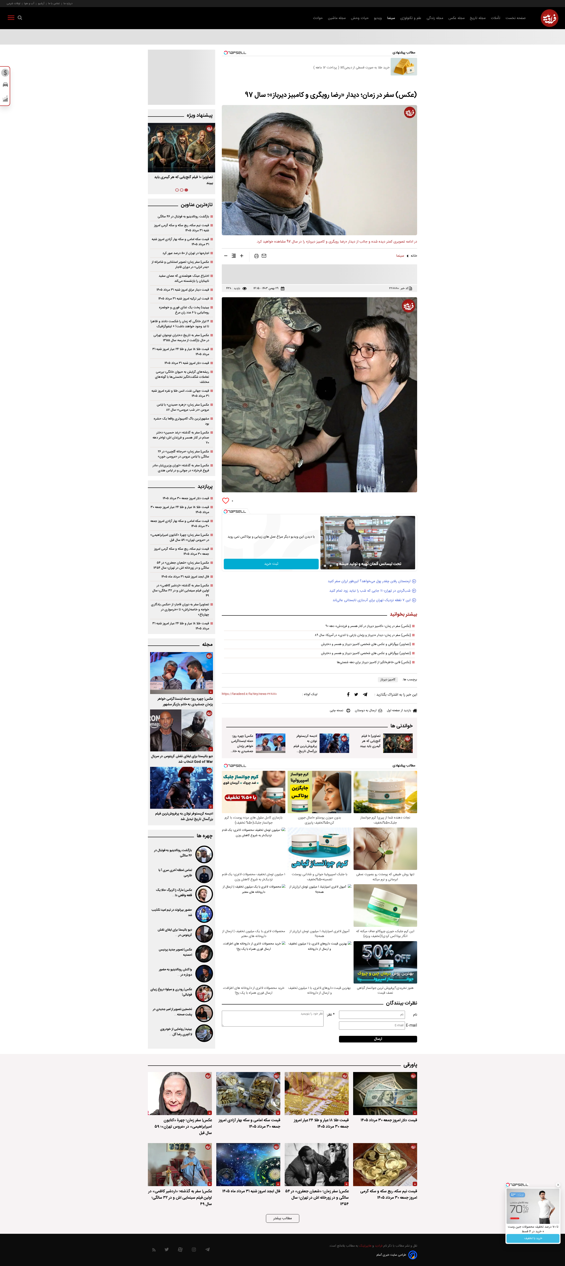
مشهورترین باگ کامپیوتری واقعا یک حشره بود (181, 421)
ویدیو (378, 18)
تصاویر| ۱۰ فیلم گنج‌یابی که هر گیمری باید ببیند (370, 741)
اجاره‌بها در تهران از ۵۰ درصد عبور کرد (185, 253)
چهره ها (205, 836)
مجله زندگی (435, 18)
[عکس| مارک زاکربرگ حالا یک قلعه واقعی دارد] (203, 894)
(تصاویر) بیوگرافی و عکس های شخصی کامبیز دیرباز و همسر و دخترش (366, 644)
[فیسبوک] (348, 695)
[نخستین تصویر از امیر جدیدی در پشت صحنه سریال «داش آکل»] (203, 1013)
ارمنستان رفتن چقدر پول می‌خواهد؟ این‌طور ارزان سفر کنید (369, 581)
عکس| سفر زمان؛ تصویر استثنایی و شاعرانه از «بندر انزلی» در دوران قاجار (180, 265)
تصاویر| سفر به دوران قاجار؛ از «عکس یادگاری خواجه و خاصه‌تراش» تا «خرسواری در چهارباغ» (180, 609)
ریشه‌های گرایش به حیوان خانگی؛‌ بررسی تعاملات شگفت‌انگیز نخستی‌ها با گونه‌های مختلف (182, 377)
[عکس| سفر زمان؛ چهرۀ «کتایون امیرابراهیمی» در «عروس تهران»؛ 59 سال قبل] (180, 1093)
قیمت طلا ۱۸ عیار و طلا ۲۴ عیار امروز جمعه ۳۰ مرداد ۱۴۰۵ (180, 510)
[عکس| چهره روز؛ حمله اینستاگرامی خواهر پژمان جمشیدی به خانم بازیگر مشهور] (270, 743)
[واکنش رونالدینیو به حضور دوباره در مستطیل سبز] (203, 973)
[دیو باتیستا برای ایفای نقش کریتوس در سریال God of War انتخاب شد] (181, 730)
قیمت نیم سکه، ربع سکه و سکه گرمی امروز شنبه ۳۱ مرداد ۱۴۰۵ (181, 228)
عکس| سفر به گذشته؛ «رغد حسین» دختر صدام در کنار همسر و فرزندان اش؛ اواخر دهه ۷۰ (181, 437)
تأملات (495, 18)
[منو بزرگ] (11, 18)
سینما (391, 18)
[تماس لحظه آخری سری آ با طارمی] (203, 874)
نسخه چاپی (336, 710)
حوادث (318, 18)
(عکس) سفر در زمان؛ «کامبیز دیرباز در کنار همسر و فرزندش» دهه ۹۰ (368, 626)
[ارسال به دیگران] (264, 257)
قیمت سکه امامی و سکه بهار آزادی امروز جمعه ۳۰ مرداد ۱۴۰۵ (179, 524)
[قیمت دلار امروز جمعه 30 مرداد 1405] (385, 1093)
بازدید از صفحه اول (399, 710)
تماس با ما (54, 3)
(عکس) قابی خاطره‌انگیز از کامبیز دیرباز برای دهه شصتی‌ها (374, 662)
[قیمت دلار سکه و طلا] (5, 74)
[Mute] (331, 565)
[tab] (186, 190)
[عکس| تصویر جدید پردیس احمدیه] (203, 954)
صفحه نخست (516, 18)
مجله (207, 645)
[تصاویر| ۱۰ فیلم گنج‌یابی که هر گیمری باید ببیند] (398, 743)
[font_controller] (242, 256)
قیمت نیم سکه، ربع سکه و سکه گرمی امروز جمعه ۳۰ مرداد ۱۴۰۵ (181, 551)
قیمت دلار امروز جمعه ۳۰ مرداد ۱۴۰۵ (186, 498)
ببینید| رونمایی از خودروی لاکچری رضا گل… (176, 1032)
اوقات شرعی (13, 3)
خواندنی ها (401, 726)
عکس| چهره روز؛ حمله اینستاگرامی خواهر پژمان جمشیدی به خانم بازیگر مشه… (184, 180)
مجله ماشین (337, 18)
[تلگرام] (365, 695)
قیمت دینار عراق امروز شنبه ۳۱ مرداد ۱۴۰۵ (182, 289)
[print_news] (256, 257)
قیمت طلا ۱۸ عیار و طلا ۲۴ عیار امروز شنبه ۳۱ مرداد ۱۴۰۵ (180, 352)
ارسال (378, 1039)
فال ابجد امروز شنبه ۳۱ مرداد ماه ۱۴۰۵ (185, 576)
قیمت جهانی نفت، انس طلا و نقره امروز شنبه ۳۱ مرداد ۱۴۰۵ (180, 393)
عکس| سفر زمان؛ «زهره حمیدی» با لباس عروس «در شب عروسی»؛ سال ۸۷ (183, 407)
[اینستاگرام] (193, 1250)
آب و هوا (29, 3)
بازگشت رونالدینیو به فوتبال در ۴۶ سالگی (183, 216)
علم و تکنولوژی (410, 18)
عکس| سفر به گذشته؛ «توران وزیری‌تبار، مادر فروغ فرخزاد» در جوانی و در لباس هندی (181, 468)
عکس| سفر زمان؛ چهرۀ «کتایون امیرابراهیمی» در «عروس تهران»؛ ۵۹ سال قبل (179, 537)
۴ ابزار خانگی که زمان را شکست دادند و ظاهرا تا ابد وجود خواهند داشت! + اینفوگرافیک (180, 324)
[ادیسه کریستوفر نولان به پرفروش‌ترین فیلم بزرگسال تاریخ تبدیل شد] (334, 743)
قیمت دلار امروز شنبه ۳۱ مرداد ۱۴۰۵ (186, 363)
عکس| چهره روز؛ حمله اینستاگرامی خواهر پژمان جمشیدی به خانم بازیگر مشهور (242, 746)
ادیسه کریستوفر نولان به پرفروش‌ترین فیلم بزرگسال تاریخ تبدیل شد (305, 746)
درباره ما (68, 3)
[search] (20, 18)
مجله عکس (456, 18)
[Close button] (554, 1190)
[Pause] (325, 565)
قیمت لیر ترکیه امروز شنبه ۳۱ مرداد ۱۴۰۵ (183, 298)
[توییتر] (356, 695)
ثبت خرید (271, 564)
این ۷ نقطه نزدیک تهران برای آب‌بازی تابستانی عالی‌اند (372, 600)
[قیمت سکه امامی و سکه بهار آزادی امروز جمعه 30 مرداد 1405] (248, 1093)
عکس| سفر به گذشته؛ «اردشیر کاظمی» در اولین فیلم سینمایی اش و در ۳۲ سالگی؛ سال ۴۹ (180, 590)
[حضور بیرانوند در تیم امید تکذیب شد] (203, 914)
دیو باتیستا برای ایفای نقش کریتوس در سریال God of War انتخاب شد (182, 759)
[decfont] (226, 256)
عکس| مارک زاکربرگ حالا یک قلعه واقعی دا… (174, 893)
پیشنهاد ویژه (200, 115)
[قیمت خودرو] (5, 86)
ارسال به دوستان (366, 710)
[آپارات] (180, 1250)
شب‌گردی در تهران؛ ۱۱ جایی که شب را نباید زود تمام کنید (370, 591)
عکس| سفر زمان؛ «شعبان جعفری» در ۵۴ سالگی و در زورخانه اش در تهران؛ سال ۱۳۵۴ (181, 565)
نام (415, 1015)
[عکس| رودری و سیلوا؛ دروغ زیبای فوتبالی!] (203, 993)
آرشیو (41, 3)
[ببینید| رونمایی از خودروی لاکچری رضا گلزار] (203, 1033)
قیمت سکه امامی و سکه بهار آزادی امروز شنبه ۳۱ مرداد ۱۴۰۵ (180, 242)
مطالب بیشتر (282, 1218)
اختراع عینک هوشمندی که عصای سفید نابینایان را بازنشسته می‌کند (184, 278)
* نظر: (331, 1015)
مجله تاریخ (478, 18)
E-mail (411, 1026)
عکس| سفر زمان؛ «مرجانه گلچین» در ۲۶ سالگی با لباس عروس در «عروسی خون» (183, 454)
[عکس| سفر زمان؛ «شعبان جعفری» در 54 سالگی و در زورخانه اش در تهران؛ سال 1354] (317, 1164)
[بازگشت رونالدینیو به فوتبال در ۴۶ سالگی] (203, 854)
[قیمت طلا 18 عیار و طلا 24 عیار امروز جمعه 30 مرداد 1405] (317, 1093)
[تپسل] (225, 511)
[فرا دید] (549, 18)
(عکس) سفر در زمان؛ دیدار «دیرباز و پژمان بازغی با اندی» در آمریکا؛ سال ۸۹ (363, 635)
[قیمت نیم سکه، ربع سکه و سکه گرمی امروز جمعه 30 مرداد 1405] (385, 1164)
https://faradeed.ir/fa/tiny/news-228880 (249, 694)
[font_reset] (234, 256)
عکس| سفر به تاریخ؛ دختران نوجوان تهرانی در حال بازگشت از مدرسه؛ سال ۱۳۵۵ (181, 338)
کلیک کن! (533, 1234)
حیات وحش (360, 18)
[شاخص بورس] (5, 99)
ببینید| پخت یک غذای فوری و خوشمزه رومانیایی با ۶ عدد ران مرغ (184, 310)
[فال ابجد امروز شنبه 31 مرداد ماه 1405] (248, 1164)
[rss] (154, 1251)
